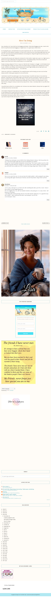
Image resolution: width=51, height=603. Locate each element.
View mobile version (25, 224)
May (5, 533)
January (5, 540)
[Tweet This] (41, 131)
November (6, 523)
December (6, 516)
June (5, 531)
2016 (4, 552)
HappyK (6, 172)
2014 (4, 555)
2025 (4, 511)
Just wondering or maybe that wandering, (11, 493)
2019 (4, 546)
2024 (4, 512)
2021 (4, 543)
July (4, 529)
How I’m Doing (7, 521)
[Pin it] (48, 131)
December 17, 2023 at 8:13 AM (10, 185)
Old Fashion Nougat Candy (9, 519)
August (5, 528)
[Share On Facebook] (44, 131)
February (6, 538)
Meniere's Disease (10, 134)
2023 (4, 514)
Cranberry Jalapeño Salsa (9, 517)
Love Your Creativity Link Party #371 (10, 490)
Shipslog (5, 491)
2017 (4, 550)
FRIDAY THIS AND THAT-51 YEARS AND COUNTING (12, 495)
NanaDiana (7, 184)
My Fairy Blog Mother (36, 594)
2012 (4, 559)
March (5, 536)
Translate (11, 390)
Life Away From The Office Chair (20, 594)
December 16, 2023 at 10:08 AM (11, 158)
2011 (4, 560)
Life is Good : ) (6, 486)
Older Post (45, 223)
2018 (4, 548)
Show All (48, 499)
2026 (4, 509)
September (6, 526)
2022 (4, 541)
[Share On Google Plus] (46, 131)
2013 (4, 557)
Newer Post (5, 223)
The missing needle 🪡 (7, 487)
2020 (4, 545)
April (5, 535)
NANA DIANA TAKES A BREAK (9, 494)
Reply (48, 169)
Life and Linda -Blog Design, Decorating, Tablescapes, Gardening (18, 489)
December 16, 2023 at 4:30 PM (10, 174)
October (5, 524)
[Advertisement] (25, 422)
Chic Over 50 (6, 497)
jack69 (6, 156)
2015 (4, 553)
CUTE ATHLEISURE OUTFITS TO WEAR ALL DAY (12, 498)
